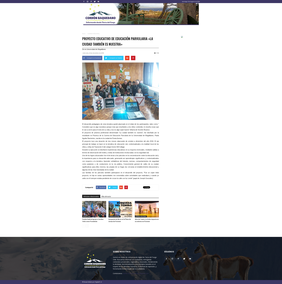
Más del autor (106, 196)
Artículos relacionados (91, 196)
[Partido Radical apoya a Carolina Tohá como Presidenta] (94, 209)
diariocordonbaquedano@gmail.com (136, 273)
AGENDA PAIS (86, 216)
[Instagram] (87, 1)
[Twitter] (94, 1)
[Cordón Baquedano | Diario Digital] (141, 14)
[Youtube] (98, 1)
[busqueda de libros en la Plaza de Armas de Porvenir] (121, 209)
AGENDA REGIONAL (114, 216)
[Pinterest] (91, 1)
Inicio (83, 34)
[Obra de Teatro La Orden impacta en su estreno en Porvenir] (147, 209)
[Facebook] (83, 1)
